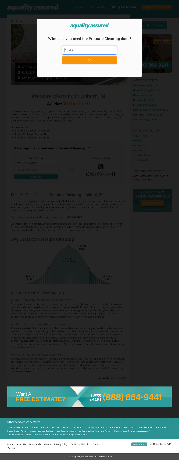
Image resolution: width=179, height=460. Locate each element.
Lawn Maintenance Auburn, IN (152, 427)
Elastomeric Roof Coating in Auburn (95, 431)
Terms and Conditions (40, 444)
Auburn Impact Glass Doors (122, 427)
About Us (21, 444)
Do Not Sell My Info (80, 444)
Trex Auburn (78, 427)
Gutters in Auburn (39, 427)
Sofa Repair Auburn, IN (97, 427)
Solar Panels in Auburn (17, 427)
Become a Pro (139, 444)
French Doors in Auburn (46, 434)
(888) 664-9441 (161, 444)
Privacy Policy (60, 444)
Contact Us (97, 444)
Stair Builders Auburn (60, 427)
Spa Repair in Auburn (67, 431)
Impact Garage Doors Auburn (74, 434)
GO (90, 60)
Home (10, 444)
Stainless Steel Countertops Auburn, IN (132, 431)
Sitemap (12, 448)
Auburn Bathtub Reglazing (42, 431)
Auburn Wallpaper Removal (20, 434)
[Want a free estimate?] (89, 396)
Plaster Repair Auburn (17, 431)
